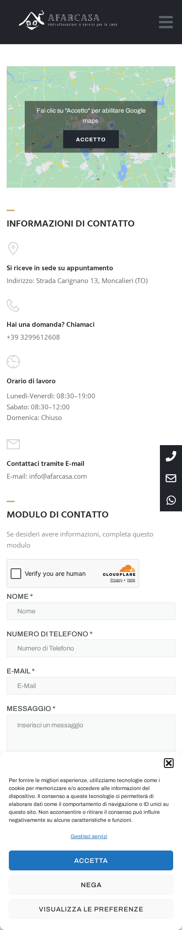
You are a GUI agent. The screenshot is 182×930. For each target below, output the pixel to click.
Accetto (91, 139)
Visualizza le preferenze (91, 909)
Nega (91, 884)
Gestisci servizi (89, 836)
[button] (168, 763)
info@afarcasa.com (58, 476)
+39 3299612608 (33, 337)
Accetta (91, 860)
